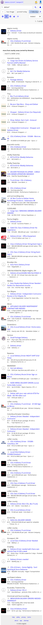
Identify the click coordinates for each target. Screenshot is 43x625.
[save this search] (40, 7)
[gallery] (14, 16)
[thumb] (6, 16)
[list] (3, 16)
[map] (18, 16)
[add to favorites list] (8, 30)
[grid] (10, 16)
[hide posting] (9, 35)
